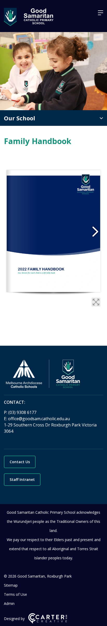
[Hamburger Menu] (100, 12)
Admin (9, 603)
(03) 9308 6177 (22, 412)
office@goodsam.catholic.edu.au (39, 419)
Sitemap (11, 585)
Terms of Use (15, 594)
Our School (19, 118)
